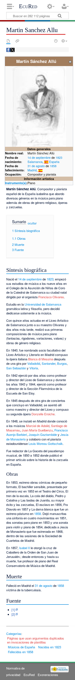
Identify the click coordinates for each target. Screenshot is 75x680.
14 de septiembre (39, 157)
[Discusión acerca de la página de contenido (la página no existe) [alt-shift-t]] (17, 41)
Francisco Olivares (51, 297)
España (54, 161)
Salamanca (35, 161)
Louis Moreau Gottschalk (46, 443)
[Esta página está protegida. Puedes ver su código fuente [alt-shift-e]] (48, 41)
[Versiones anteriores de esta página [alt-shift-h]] (56, 41)
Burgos (62, 363)
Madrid (32, 170)
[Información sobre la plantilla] (70, 61)
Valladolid (33, 363)
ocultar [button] (32, 223)
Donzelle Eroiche (43, 414)
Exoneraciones (48, 674)
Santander (48, 363)
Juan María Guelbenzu (37, 430)
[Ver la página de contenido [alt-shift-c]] (8, 41)
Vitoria (33, 368)
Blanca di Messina (40, 359)
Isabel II (24, 548)
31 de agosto (36, 166)
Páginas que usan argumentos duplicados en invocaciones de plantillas (35, 640)
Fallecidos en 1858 (20, 652)
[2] (13, 614)
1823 (59, 157)
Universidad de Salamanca (43, 304)
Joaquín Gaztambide (43, 434)
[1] (13, 609)
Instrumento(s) (15, 183)
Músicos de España (21, 647)
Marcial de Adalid (37, 425)
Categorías (13, 633)
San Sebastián (16, 368)
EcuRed (28, 6)
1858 (53, 166)
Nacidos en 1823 (49, 647)
